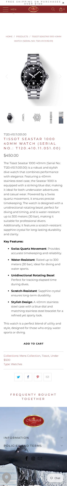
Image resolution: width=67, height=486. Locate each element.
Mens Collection (30, 355)
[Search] (53, 9)
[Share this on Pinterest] (38, 377)
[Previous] (7, 76)
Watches (16, 364)
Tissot (45, 355)
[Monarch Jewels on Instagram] (33, 458)
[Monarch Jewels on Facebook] (26, 458)
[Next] (59, 76)
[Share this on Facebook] (28, 377)
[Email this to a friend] (48, 377)
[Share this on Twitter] (18, 377)
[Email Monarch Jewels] (40, 458)
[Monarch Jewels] (33, 9)
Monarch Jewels (38, 470)
